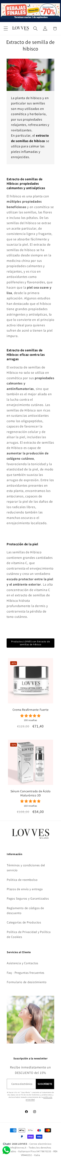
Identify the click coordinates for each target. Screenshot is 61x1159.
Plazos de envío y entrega (25, 889)
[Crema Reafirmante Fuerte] (30, 682)
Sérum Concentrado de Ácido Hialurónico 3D (31, 793)
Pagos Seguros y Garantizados (28, 898)
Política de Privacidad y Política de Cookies (29, 934)
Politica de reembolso (22, 880)
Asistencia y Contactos (22, 963)
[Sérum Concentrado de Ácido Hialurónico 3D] (30, 764)
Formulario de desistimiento (27, 982)
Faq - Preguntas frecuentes (25, 973)
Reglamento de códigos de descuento (25, 910)
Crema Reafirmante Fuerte (30, 710)
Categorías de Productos (24, 922)
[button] (6, 28)
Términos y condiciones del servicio (26, 867)
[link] (30, 717)
